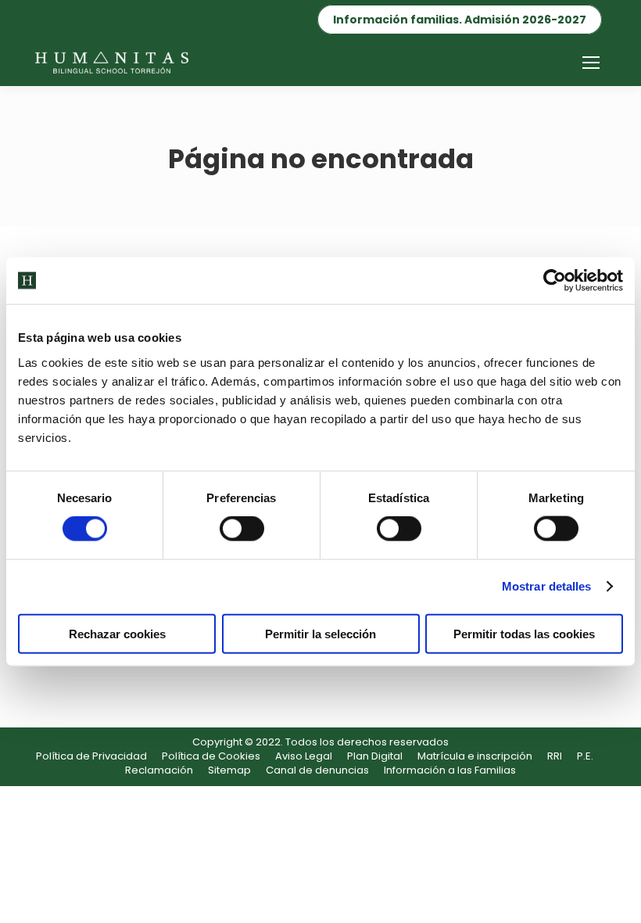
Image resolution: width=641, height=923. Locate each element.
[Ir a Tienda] (617, 899)
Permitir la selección (320, 633)
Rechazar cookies (117, 633)
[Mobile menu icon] (591, 63)
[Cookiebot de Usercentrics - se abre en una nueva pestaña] (554, 281)
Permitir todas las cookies (524, 633)
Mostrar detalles (547, 586)
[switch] (242, 528)
